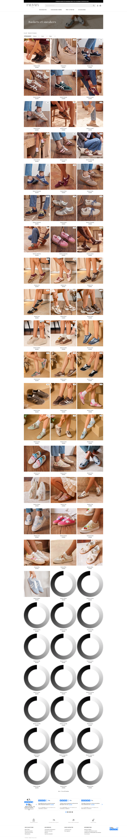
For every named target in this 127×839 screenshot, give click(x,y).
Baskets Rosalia (63, 535)
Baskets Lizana (90, 410)
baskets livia (37, 285)
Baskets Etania (63, 786)
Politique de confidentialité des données (92, 832)
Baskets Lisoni (37, 473)
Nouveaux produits (29, 831)
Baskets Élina (37, 567)
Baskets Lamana (90, 253)
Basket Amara (90, 723)
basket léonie (90, 347)
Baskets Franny (37, 128)
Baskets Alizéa (90, 567)
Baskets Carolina (90, 128)
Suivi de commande (49, 833)
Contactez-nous (67, 829)
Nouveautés (28, 36)
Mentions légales (87, 829)
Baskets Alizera (37, 598)
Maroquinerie (27, 833)
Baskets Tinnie (37, 65)
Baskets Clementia (37, 222)
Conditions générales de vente (90, 831)
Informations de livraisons (50, 829)
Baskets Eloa (63, 65)
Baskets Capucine (90, 692)
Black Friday (27, 829)
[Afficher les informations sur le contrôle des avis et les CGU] (34, 806)
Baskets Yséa (63, 504)
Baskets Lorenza (90, 598)
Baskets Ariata (90, 379)
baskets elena (63, 316)
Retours (46, 832)
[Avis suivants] (102, 804)
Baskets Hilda (90, 65)
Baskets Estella (90, 629)
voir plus (52, 804)
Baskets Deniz (63, 473)
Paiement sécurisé (48, 831)
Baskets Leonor (63, 661)
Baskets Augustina (63, 755)
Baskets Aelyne (37, 504)
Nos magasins (67, 831)
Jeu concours (87, 833)
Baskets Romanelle (90, 159)
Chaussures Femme (29, 832)
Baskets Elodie (37, 159)
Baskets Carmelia (36, 723)
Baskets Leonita (63, 159)
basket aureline (37, 347)
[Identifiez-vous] (97, 5)
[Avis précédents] (36, 804)
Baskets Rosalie (37, 786)
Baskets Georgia (36, 97)
